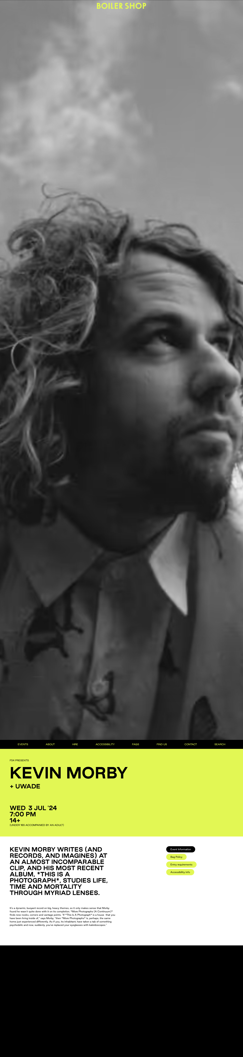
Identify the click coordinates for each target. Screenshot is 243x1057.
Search (219, 744)
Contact (190, 744)
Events (23, 744)
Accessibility (105, 744)
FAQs (135, 744)
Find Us (162, 744)
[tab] (180, 849)
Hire (75, 744)
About (50, 744)
